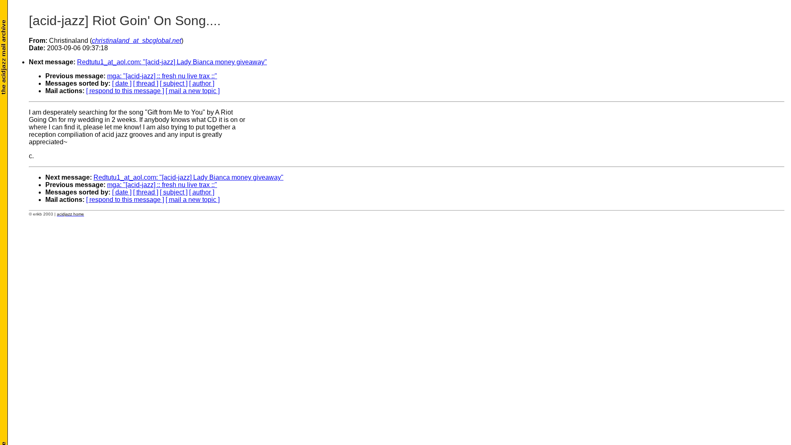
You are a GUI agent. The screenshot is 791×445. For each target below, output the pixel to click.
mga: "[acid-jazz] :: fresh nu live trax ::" (162, 76)
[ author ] (201, 83)
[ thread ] (145, 83)
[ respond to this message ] (125, 90)
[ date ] (121, 83)
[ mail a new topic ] (193, 90)
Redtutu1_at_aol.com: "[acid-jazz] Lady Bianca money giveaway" (172, 62)
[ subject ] (173, 83)
